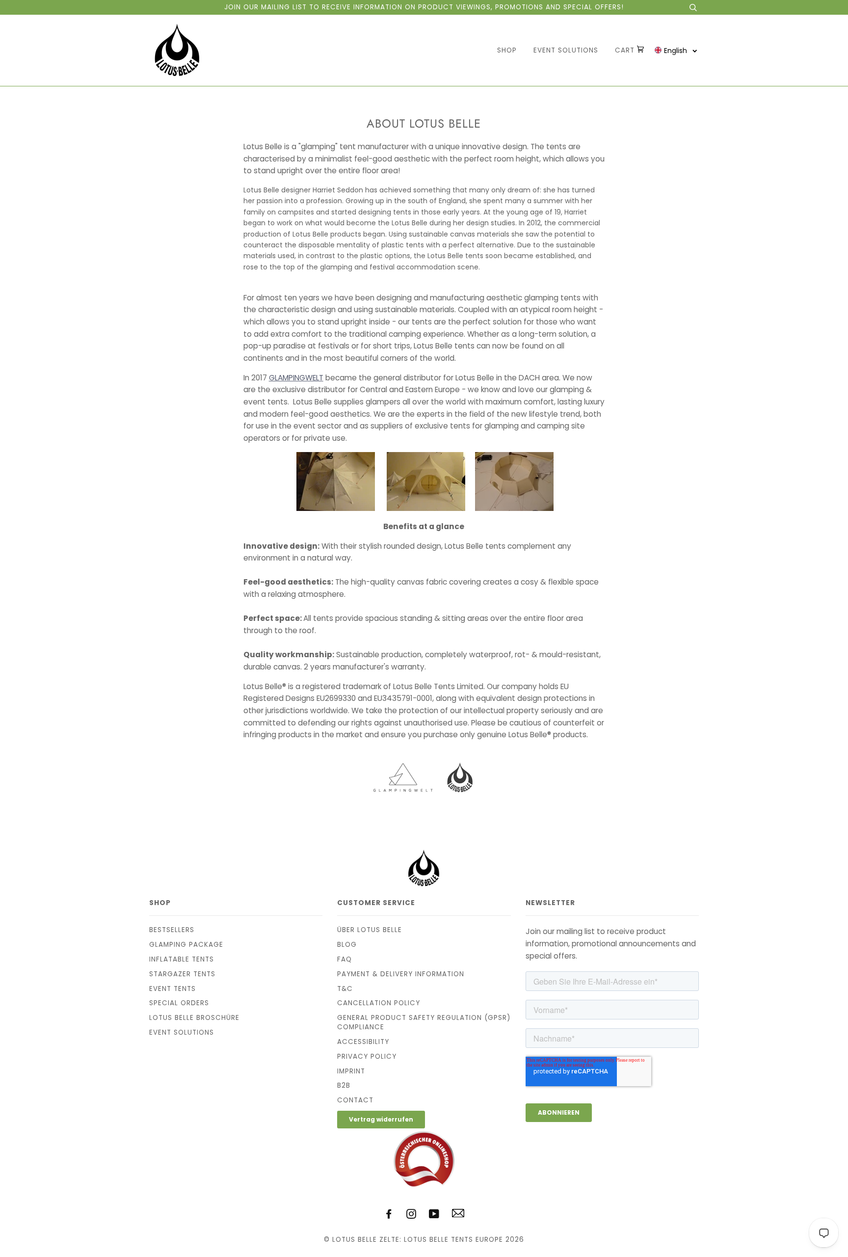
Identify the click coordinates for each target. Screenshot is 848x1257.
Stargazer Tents (182, 974)
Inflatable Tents (181, 959)
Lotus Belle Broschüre (194, 1017)
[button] (676, 50)
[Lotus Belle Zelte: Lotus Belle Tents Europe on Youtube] (434, 1215)
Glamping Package (186, 944)
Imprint (351, 1071)
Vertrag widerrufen (381, 1119)
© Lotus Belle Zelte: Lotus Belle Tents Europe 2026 (424, 1239)
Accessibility (363, 1041)
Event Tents (172, 988)
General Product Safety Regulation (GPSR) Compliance (423, 1022)
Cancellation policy (378, 1003)
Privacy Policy (367, 1056)
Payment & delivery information (400, 974)
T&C (345, 988)
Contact (355, 1100)
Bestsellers (171, 930)
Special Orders (179, 1003)
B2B (343, 1085)
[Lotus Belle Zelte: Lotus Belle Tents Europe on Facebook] (389, 1215)
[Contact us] (458, 1215)
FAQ (344, 959)
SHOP (507, 50)
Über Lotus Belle (369, 930)
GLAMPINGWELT (296, 378)
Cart (626, 50)
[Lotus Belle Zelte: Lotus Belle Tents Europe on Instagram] (411, 1215)
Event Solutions (565, 50)
